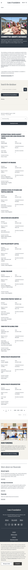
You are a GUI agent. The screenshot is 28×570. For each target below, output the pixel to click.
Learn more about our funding (10, 453)
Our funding (7, 443)
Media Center (14, 534)
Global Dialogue (6, 271)
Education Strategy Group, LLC (11, 299)
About (2, 7)
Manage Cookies (6, 563)
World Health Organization (10, 357)
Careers (14, 537)
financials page (4, 65)
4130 (21, 410)
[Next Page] (24, 410)
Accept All (18, 563)
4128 (15, 410)
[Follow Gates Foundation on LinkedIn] (12, 524)
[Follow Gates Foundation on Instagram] (15, 524)
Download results (9, 124)
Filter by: (2, 99)
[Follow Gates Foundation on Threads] (21, 524)
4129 (18, 410)
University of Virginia (8, 162)
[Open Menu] (1, 2)
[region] (14, 556)
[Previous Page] (4, 410)
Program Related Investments (18, 59)
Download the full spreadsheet (10, 94)
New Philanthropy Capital (10, 244)
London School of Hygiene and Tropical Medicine (11, 191)
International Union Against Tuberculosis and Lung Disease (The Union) (13, 136)
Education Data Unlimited (10, 218)
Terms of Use (3, 560)
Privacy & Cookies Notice (12, 558)
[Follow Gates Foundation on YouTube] (18, 524)
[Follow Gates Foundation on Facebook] (9, 524)
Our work (14, 520)
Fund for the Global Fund (9, 326)
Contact (14, 532)
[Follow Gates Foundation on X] (6, 524)
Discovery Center (14, 539)
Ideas (21, 520)
